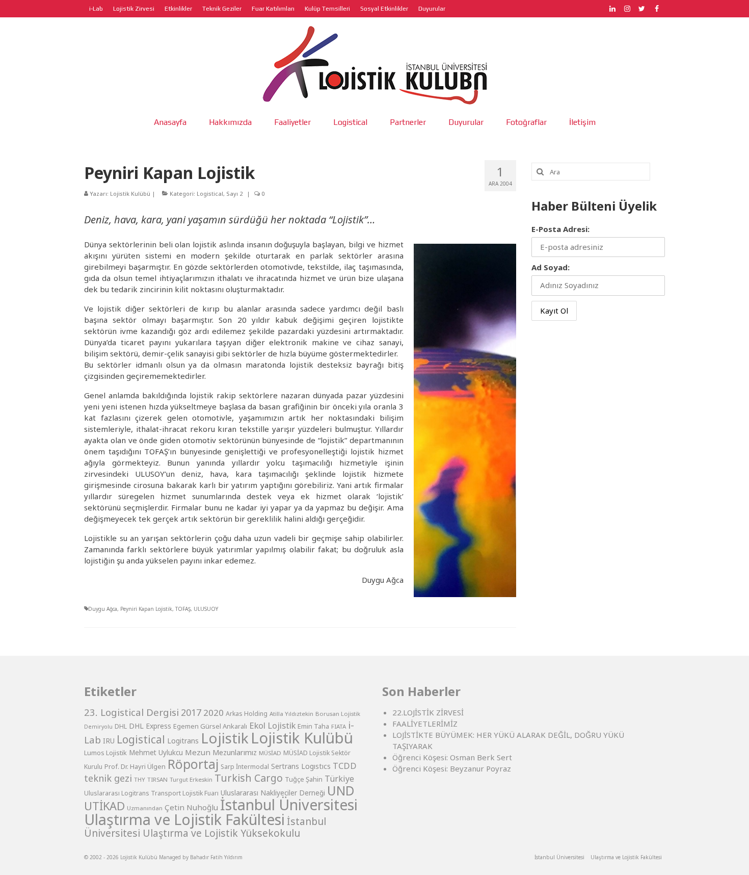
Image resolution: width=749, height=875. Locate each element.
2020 (213, 712)
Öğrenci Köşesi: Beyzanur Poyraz (451, 768)
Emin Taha (313, 726)
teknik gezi (108, 778)
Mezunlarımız (234, 752)
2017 (191, 712)
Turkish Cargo (249, 778)
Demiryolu (98, 726)
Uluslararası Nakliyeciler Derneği (273, 792)
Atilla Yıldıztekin (291, 713)
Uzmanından (145, 808)
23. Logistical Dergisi (131, 712)
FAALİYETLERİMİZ (425, 723)
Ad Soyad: (550, 267)
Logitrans (183, 740)
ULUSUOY (206, 608)
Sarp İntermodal (245, 766)
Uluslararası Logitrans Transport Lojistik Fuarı (151, 793)
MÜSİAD (270, 753)
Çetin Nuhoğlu (191, 807)
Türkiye (339, 778)
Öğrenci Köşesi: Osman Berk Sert (452, 757)
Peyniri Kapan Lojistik (146, 608)
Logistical (210, 193)
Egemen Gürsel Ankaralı (210, 726)
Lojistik (225, 738)
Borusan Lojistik (337, 713)
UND (341, 790)
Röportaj (193, 764)
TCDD (345, 765)
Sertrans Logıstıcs (301, 766)
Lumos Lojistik (105, 752)
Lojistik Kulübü (130, 193)
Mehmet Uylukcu (156, 752)
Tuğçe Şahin (304, 779)
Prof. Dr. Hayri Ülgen (135, 766)
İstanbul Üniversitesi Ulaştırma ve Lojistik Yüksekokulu (205, 827)
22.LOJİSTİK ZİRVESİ (428, 712)
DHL (121, 726)
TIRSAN (157, 779)
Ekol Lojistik (272, 725)
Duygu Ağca (102, 608)
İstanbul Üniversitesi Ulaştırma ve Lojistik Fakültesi (221, 811)
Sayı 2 (234, 193)
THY (139, 779)
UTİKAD (104, 806)
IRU (109, 740)
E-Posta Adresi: (560, 229)
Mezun (197, 752)
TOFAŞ (183, 608)
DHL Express (150, 726)
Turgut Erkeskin (191, 779)
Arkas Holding (247, 713)
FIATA (338, 726)
